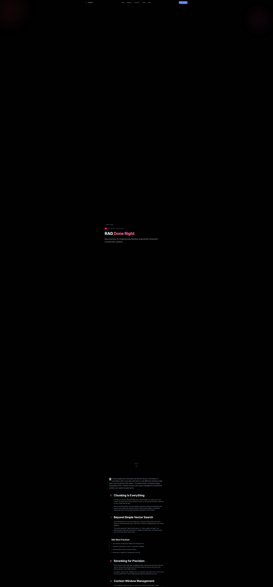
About (144, 2)
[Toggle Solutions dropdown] (133, 2)
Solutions (129, 2)
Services (137, 2)
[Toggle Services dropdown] (140, 2)
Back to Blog (109, 224)
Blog (149, 2)
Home (122, 2)
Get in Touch (183, 2)
